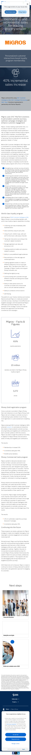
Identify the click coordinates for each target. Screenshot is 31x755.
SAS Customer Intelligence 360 (19, 217)
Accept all (15, 734)
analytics (9, 427)
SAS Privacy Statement (11, 724)
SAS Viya (4, 102)
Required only (15, 739)
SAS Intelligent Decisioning (19, 100)
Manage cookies (15, 743)
